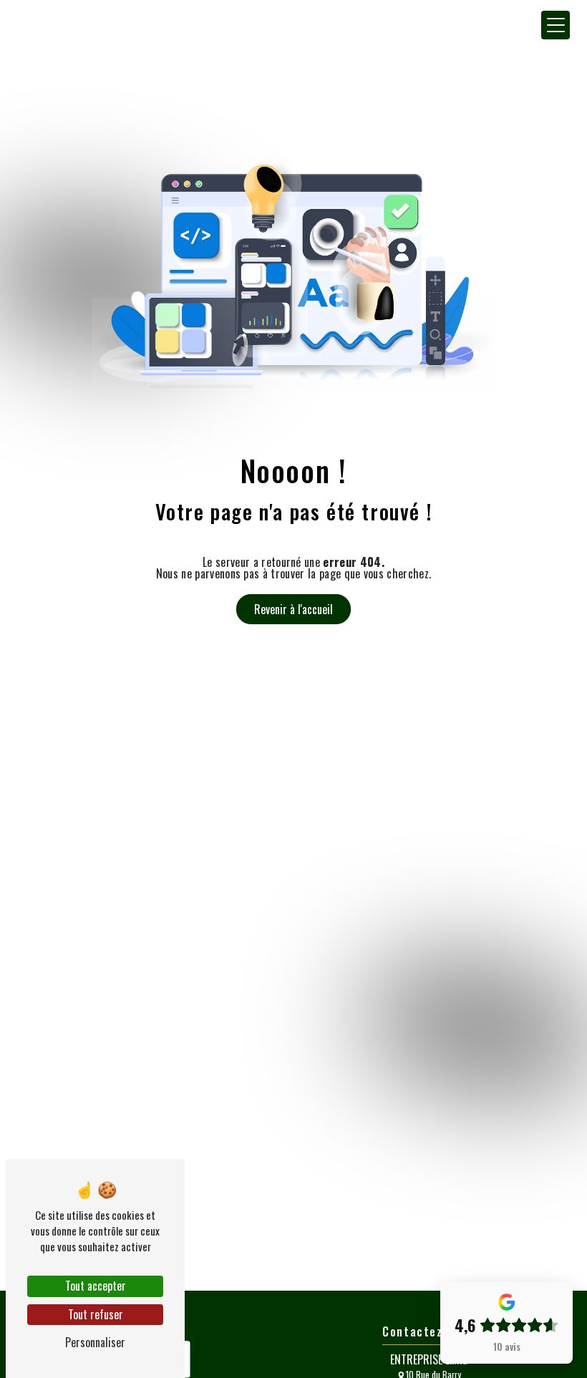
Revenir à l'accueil (293, 609)
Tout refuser (95, 1314)
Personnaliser (95, 1342)
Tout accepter (95, 1285)
